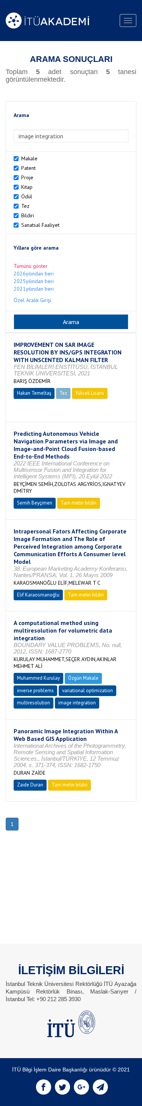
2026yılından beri (34, 273)
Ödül (26, 196)
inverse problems (35, 690)
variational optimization (87, 690)
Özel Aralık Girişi (32, 300)
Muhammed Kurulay (38, 678)
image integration (77, 702)
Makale (29, 158)
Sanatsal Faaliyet (40, 225)
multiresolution (33, 702)
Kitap (27, 187)
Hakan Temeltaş (34, 393)
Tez (25, 206)
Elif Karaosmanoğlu (38, 595)
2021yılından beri (34, 288)
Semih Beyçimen (34, 503)
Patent (28, 168)
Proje (27, 177)
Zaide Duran (30, 785)
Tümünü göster (31, 266)
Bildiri (27, 215)
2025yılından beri (34, 281)
